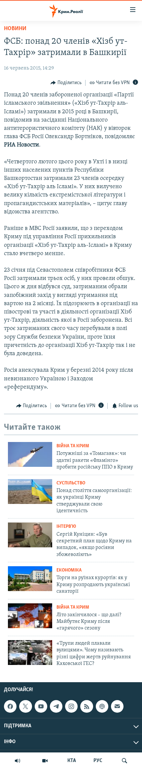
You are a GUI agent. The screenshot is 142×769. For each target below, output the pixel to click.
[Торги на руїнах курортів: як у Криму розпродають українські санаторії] (30, 578)
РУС (97, 760)
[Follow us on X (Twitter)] (25, 706)
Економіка (69, 570)
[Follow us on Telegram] (56, 706)
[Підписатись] (117, 706)
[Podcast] (102, 706)
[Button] (66, 83)
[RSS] (86, 706)
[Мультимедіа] (45, 760)
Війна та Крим (72, 446)
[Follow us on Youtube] (41, 706)
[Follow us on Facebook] (10, 706)
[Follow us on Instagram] (71, 706)
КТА (71, 760)
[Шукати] (124, 760)
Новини (15, 29)
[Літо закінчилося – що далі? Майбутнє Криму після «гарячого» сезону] (30, 615)
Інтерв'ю (66, 526)
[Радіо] (17, 760)
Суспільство (70, 483)
